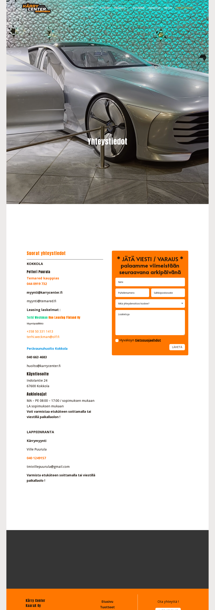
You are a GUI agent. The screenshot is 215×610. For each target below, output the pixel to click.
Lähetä (177, 347)
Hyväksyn (140, 340)
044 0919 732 (37, 283)
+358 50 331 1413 (40, 331)
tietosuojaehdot (148, 340)
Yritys (168, 7)
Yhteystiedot (184, 7)
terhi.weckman (38, 337)
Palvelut (120, 7)
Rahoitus (154, 7)
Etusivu (106, 7)
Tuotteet (87, 7)
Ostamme (139, 7)
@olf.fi (54, 337)
